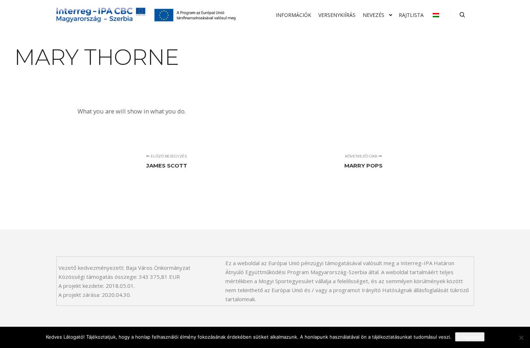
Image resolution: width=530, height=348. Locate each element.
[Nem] (521, 337)
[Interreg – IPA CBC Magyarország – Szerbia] (146, 15)
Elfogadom (470, 337)
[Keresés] (462, 15)
